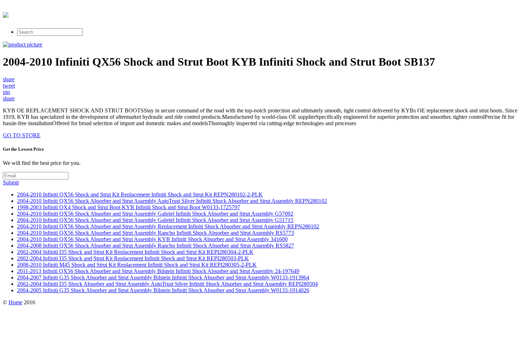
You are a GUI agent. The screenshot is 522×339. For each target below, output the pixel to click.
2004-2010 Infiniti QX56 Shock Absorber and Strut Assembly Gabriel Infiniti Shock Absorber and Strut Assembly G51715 (155, 220)
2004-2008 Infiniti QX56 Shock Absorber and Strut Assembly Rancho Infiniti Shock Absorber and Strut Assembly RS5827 (155, 246)
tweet (9, 86)
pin (6, 92)
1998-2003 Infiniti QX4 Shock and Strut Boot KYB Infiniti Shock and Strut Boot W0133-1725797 (128, 207)
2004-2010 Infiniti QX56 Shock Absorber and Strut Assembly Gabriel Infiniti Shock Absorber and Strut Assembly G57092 (155, 214)
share (9, 79)
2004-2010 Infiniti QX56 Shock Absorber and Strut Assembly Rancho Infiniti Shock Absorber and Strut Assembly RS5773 (155, 233)
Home (15, 302)
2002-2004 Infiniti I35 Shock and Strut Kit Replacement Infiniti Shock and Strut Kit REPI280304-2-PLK (135, 252)
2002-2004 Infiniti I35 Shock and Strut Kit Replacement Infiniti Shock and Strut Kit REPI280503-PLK (133, 258)
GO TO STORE (21, 135)
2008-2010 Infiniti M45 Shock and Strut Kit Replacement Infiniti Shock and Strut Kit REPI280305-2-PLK (137, 265)
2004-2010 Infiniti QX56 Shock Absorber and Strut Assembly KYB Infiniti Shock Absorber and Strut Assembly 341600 (152, 239)
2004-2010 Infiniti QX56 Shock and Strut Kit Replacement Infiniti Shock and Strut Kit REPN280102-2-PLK (140, 194)
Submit (11, 182)
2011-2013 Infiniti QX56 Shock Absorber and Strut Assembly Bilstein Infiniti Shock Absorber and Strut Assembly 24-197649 (158, 271)
